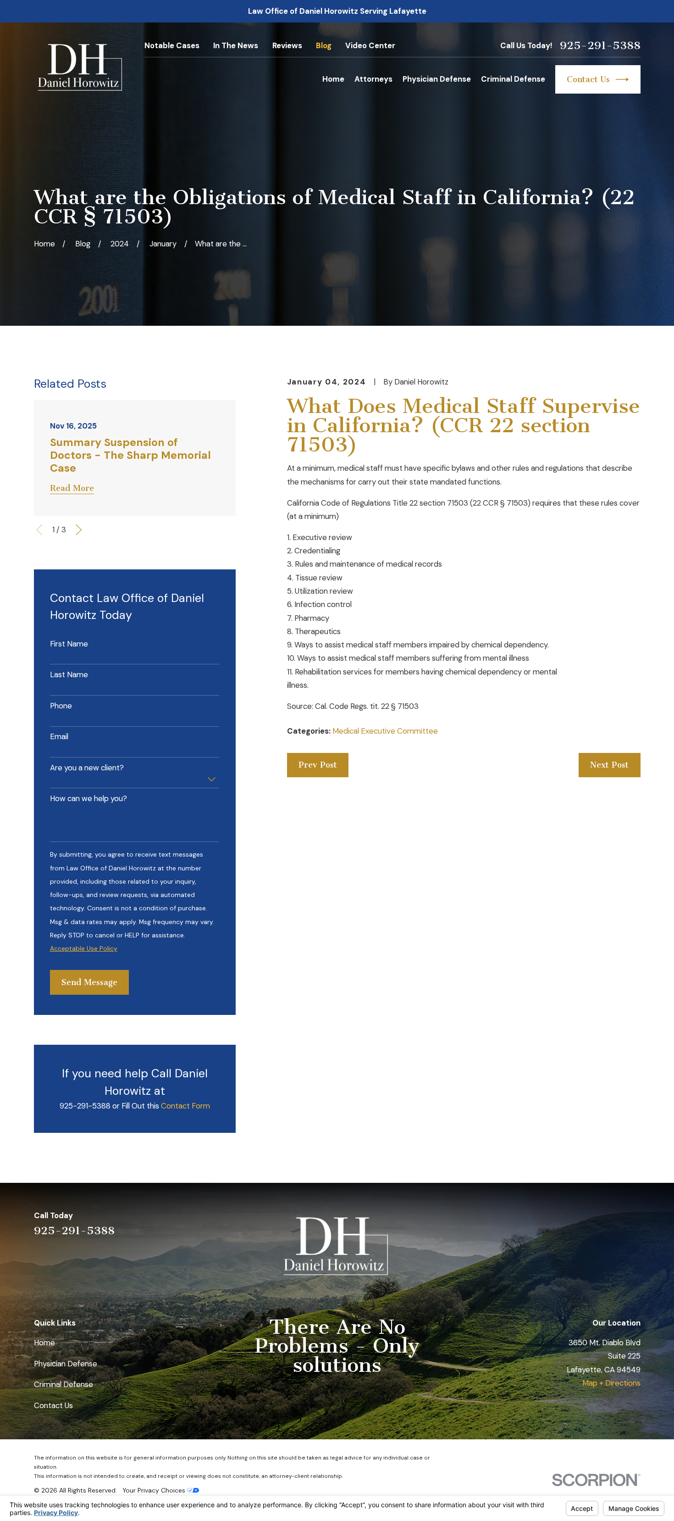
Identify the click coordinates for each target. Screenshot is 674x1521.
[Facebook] (635, 1222)
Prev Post (317, 765)
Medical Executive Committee (385, 731)
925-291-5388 (600, 45)
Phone (61, 705)
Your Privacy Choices (154, 1490)
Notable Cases (171, 45)
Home (44, 1342)
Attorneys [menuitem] (373, 79)
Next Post (609, 765)
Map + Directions (611, 1383)
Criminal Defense (63, 1384)
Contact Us (588, 79)
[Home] (81, 67)
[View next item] (78, 529)
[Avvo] (610, 1222)
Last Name (69, 674)
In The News (235, 45)
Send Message (89, 982)
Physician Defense (65, 1364)
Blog (323, 45)
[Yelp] (562, 1222)
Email (59, 736)
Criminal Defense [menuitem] (513, 79)
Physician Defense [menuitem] (437, 79)
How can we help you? (88, 798)
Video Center (370, 45)
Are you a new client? (87, 767)
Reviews (287, 45)
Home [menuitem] (333, 79)
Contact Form (185, 1106)
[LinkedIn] (586, 1222)
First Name (69, 643)
